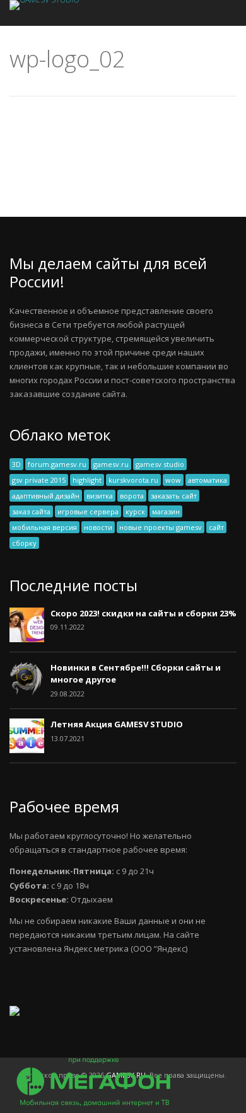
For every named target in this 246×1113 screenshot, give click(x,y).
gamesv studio (160, 464)
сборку (24, 543)
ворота (132, 495)
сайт (216, 527)
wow (173, 480)
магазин (166, 511)
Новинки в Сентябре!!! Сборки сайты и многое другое (135, 674)
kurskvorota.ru (133, 480)
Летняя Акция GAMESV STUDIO (116, 724)
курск (135, 511)
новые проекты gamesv (160, 527)
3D (16, 464)
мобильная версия (44, 527)
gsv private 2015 (39, 480)
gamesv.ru (111, 464)
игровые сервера (88, 511)
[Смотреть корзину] (210, 13)
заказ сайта (31, 511)
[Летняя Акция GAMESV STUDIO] (26, 750)
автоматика (207, 480)
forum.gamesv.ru (57, 464)
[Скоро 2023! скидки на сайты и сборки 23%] (26, 639)
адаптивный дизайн (45, 495)
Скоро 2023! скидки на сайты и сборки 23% (143, 613)
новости (98, 527)
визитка (99, 495)
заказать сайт (174, 495)
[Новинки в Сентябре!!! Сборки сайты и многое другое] (26, 693)
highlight (87, 480)
